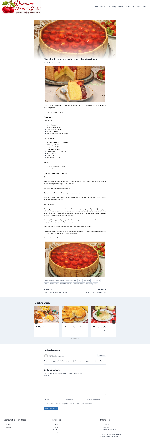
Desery (114, 6)
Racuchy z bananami (73, 327)
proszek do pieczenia (66, 283)
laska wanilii (86, 280)
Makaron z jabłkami (100, 327)
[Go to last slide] (36, 322)
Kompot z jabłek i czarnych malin (96, 291)
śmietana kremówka (79, 283)
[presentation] (46, 314)
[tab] (71, 338)
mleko (52, 283)
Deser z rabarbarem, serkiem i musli (55, 291)
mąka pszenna (96, 280)
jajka (79, 280)
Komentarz (48, 375)
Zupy (132, 6)
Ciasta (96, 6)
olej (57, 283)
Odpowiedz (102, 355)
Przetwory (121, 6)
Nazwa (47, 399)
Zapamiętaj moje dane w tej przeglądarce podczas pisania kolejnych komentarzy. (69, 403)
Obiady (57, 427)
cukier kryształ (60, 280)
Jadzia (48, 62)
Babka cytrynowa (43, 327)
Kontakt (145, 6)
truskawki (89, 283)
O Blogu (138, 6)
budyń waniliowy (49, 280)
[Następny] (113, 322)
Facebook (106, 425)
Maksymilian (71, 330)
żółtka (95, 283)
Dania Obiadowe (105, 6)
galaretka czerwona (71, 280)
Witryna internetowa (93, 399)
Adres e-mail (70, 399)
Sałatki (128, 6)
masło (46, 283)
